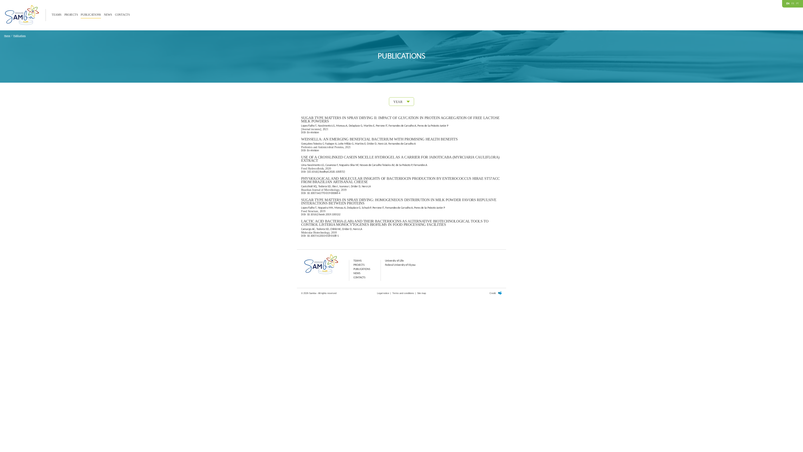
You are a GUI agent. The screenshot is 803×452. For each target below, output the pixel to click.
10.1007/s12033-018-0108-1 (323, 236)
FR (792, 3)
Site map (421, 293)
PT (797, 3)
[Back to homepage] (22, 24)
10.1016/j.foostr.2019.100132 (323, 214)
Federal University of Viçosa (400, 265)
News (108, 14)
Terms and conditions (403, 293)
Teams (56, 14)
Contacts (122, 14)
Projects (71, 14)
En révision (313, 132)
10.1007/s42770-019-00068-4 (323, 193)
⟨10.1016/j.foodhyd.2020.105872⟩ (326, 171)
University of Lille (394, 260)
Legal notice (383, 293)
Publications (91, 14)
